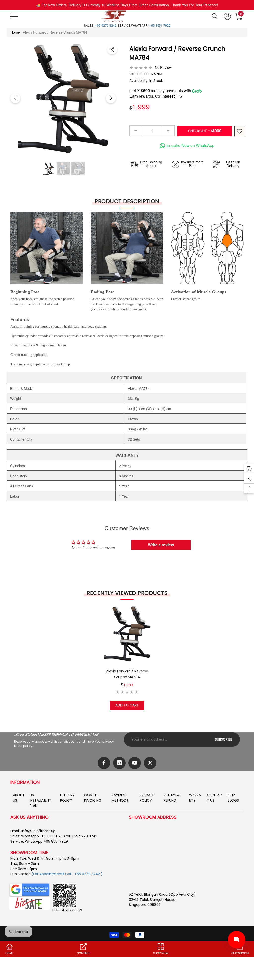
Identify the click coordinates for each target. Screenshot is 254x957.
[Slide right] (111, 98)
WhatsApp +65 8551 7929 (46, 841)
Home (15, 32)
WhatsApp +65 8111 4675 (42, 836)
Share (112, 49)
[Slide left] (15, 98)
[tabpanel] (127, 657)
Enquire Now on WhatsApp (190, 145)
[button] (215, 16)
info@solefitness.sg (38, 830)
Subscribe (223, 739)
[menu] (14, 16)
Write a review (161, 545)
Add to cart (127, 705)
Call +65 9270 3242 (80, 836)
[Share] (112, 49)
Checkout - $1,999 (204, 130)
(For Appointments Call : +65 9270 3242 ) (67, 874)
